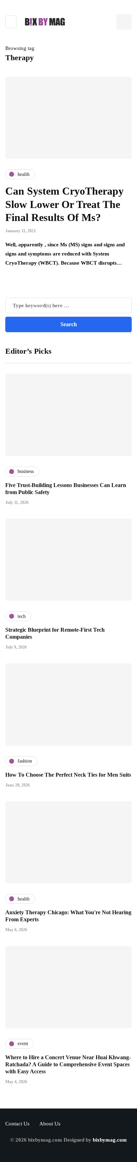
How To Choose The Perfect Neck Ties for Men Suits (68, 775)
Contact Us (17, 1123)
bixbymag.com (110, 1140)
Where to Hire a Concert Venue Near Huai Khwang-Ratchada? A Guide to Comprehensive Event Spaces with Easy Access (68, 1064)
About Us (49, 1123)
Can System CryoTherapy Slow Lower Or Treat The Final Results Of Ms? (64, 204)
